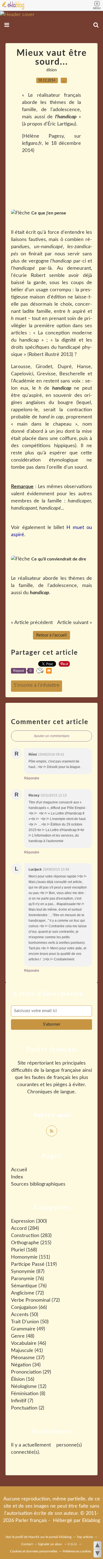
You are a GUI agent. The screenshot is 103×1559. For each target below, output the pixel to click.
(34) (26, 1365)
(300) (29, 1221)
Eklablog (91, 1520)
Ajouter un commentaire (51, 736)
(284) (25, 1228)
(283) (31, 1235)
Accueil (19, 1169)
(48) (22, 1336)
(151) (30, 1257)
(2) (27, 1408)
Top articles (85, 1537)
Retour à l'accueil (51, 635)
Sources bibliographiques (38, 1184)
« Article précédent (32, 622)
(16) (22, 1379)
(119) (34, 1264)
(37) (27, 1357)
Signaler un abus (50, 1544)
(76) (27, 1278)
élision (51, 70)
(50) (24, 1314)
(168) (24, 1250)
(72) (27, 1293)
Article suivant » (74, 622)
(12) (28, 1386)
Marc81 (34, 1537)
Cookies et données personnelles (33, 1551)
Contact (27, 1544)
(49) (28, 1329)
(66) (29, 1307)
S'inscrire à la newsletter (36, 686)
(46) (28, 1343)
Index (17, 1177)
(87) (27, 1271)
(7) (22, 1400)
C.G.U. (72, 1544)
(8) (28, 1393)
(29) (31, 1372)
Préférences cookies (77, 1551)
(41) (27, 1350)
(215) (31, 1242)
